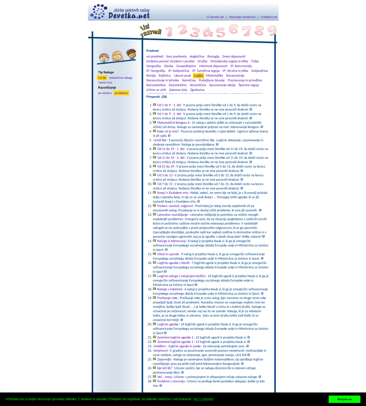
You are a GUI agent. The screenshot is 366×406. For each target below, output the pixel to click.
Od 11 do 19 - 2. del (170, 158)
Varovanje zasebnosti (242, 16)
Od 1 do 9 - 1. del (169, 105)
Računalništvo (156, 85)
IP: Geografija (155, 71)
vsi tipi (102, 77)
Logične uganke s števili (173, 263)
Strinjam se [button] (344, 399)
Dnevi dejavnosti (233, 57)
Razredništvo (178, 85)
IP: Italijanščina (178, 71)
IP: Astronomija (241, 66)
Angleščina (197, 57)
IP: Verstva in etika (235, 71)
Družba (202, 61)
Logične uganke (167, 324)
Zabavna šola (178, 90)
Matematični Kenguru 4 (173, 123)
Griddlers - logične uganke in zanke (177, 346)
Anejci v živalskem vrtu (172, 193)
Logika (198, 76)
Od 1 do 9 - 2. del (169, 114)
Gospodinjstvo (186, 66)
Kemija (151, 76)
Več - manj (164, 377)
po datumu (121, 93)
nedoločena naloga (120, 77)
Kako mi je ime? (168, 131)
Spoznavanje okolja (222, 85)
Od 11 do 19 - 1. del (170, 149)
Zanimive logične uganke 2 (175, 337)
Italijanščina (259, 71)
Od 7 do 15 (164, 184)
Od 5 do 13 (164, 175)
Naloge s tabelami (169, 289)
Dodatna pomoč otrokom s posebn (170, 61)
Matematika (214, 76)
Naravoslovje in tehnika (162, 80)
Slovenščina (198, 85)
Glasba (168, 66)
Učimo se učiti (156, 90)
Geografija (153, 66)
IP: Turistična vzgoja (206, 71)
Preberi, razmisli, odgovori (175, 206)
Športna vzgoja (249, 85)
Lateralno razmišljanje (172, 215)
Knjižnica (165, 76)
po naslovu (105, 93)
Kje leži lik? (164, 368)
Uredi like (159, 140)
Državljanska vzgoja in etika (229, 61)
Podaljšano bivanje (212, 80)
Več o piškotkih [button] (203, 399)
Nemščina (189, 80)
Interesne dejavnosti (213, 66)
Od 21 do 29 (165, 166)
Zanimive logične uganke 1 (175, 342)
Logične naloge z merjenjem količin (181, 276)
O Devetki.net (215, 16)
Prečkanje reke (167, 298)
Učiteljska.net (268, 16)
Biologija (213, 57)
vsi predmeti (154, 57)
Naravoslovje (235, 76)
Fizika (255, 61)
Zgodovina (197, 90)
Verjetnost (160, 351)
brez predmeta (176, 57)
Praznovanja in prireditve (245, 80)
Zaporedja (164, 359)
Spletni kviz (105, 82)
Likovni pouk (182, 76)
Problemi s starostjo (171, 381)
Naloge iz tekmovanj (171, 241)
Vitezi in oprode (168, 254)
